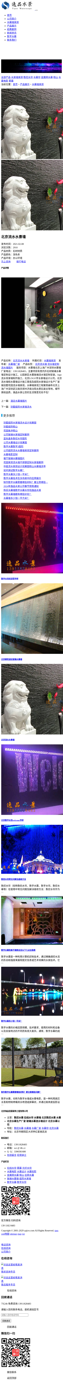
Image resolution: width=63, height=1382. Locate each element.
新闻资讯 (11, 33)
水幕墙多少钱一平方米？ (16, 498)
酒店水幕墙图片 (19, 401)
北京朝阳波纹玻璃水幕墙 (11, 659)
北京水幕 (54, 1128)
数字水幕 (11, 36)
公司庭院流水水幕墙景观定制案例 (21, 450)
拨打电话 (21, 261)
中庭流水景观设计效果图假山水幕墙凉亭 (25, 466)
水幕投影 (31, 1171)
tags (56, 1230)
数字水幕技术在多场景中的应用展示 (22, 478)
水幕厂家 (36, 1128)
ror (23, 1234)
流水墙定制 (53, 364)
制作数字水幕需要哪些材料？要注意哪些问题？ (21, 1092)
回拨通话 (6, 1321)
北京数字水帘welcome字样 (12, 820)
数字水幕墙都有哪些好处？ (18, 494)
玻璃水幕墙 (13, 1178)
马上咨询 (6, 261)
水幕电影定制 (11, 454)
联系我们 (11, 40)
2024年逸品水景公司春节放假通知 (21, 486)
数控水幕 (18, 1128)
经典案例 (11, 29)
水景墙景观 (17, 77)
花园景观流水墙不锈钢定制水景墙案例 (23, 462)
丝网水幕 (29, 1175)
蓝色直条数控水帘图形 (15, 438)
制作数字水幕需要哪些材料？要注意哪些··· (26, 482)
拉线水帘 (11, 1168)
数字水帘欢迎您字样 (9, 579)
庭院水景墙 (25, 1178)
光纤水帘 (27, 1168)
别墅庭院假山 (11, 426)
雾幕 (11, 81)
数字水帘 (21, 1182)
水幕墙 (27, 1128)
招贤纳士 (21, 1155)
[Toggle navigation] (36, 10)
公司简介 (11, 19)
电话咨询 (6, 1244)
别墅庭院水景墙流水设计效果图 (20, 422)
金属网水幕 (47, 77)
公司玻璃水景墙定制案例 (16, 434)
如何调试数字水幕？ (14, 470)
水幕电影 (11, 1171)
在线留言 (11, 1155)
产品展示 (11, 26)
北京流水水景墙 (21, 360)
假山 (55, 77)
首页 (9, 15)
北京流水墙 (41, 364)
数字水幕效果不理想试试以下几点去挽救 (18, 950)
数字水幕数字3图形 (13, 446)
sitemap (13, 1234)
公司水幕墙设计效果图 (15, 442)
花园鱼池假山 (11, 430)
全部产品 (6, 77)
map (20, 1234)
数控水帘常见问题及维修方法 (13, 879)
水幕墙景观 (13, 22)
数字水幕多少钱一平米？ (16, 474)
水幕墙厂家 (14, 364)
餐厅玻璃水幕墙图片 (14, 458)
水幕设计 (21, 1171)
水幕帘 (36, 77)
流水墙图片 (7, 367)
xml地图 (5, 1234)
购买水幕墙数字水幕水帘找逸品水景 (22, 490)
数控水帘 (28, 77)
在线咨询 (6, 1248)
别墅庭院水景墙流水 (21, 407)
